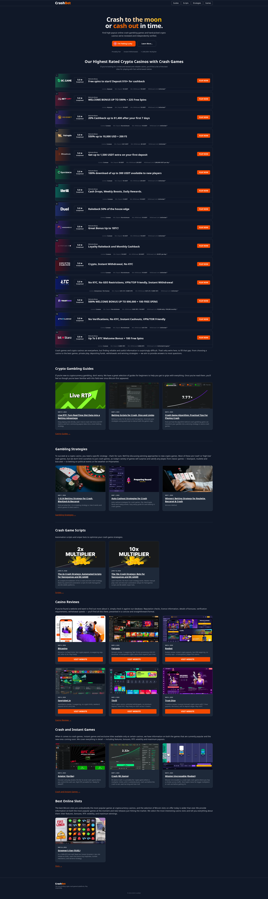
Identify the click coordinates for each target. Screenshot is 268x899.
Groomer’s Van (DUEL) (69, 850)
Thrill (114, 700)
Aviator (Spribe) (66, 776)
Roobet (169, 648)
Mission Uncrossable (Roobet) (180, 776)
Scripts (186, 3)
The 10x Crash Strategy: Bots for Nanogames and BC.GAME (128, 575)
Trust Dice (170, 700)
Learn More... (147, 43)
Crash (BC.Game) (120, 776)
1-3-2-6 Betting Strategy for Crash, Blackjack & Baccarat (75, 500)
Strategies (197, 3)
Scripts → (59, 592)
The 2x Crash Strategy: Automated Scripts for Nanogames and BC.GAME (79, 575)
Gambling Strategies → (65, 515)
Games (208, 3)
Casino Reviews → (63, 720)
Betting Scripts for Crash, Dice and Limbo (132, 415)
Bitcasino (62, 648)
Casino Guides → (62, 433)
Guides (176, 3)
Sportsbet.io (64, 700)
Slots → (58, 866)
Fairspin (115, 648)
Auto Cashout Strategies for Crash (129, 498)
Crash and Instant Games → (67, 791)
